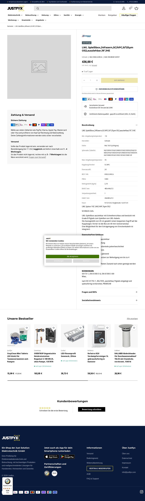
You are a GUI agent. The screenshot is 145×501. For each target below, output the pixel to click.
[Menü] (11, 478)
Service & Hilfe (119, 2)
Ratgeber (112, 15)
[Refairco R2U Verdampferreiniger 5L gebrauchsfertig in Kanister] (99, 335)
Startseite (10, 26)
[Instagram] (141, 492)
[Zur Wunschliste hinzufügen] (26, 327)
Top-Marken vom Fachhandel (57, 2)
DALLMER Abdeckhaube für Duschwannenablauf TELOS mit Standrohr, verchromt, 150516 (125, 357)
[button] (136, 8)
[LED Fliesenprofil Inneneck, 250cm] (72, 335)
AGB (89, 474)
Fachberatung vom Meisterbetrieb (81, 2)
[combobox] (72, 8)
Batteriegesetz (92, 458)
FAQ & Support (93, 479)
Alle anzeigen (132, 318)
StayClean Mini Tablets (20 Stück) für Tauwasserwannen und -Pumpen (18, 357)
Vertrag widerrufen (100, 468)
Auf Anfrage (119, 80)
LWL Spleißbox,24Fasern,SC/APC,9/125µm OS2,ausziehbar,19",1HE (28, 26)
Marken (101, 15)
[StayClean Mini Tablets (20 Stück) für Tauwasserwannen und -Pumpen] (18, 335)
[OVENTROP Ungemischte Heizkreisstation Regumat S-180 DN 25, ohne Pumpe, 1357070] (45, 335)
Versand (94, 65)
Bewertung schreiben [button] (91, 409)
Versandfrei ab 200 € (38, 2)
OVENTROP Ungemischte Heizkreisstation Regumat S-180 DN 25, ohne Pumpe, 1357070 (45, 357)
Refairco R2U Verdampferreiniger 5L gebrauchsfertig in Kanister (98, 357)
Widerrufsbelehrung (95, 463)
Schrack (84, 57)
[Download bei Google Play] (67, 456)
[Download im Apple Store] (51, 456)
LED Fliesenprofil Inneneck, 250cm (68, 354)
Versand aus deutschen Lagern (18, 2)
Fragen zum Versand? (37, 157)
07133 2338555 (133, 2)
